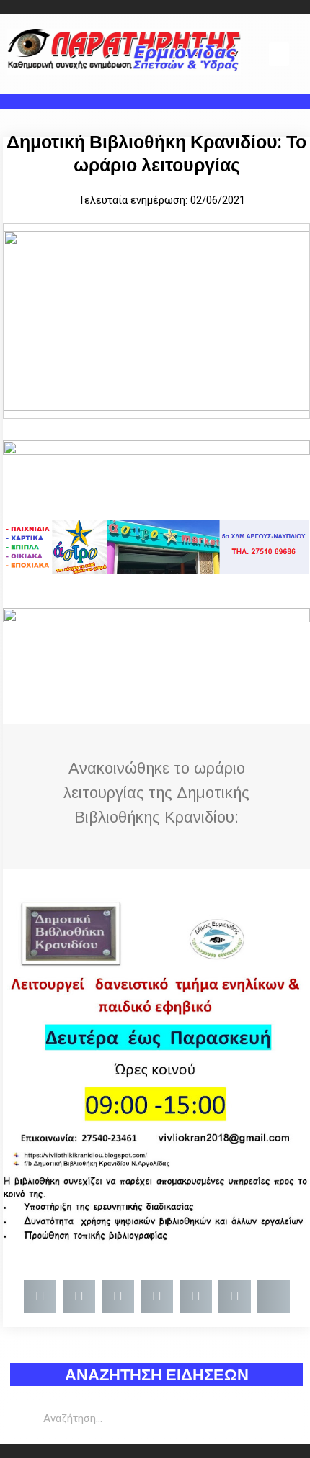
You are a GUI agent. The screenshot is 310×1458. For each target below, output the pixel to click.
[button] (279, 54)
